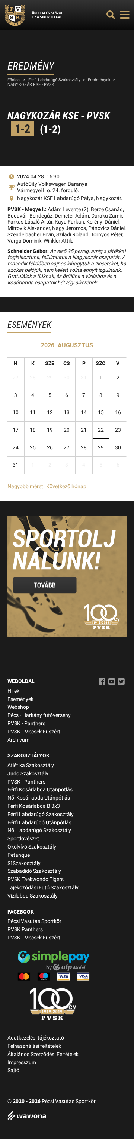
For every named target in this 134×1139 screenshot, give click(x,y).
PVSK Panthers (25, 929)
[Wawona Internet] (67, 1116)
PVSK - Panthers (26, 723)
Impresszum (21, 1062)
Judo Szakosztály (27, 773)
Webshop (18, 707)
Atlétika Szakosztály (30, 765)
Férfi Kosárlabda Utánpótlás (40, 789)
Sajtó (13, 1070)
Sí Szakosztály (24, 863)
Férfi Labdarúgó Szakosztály (54, 79)
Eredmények (99, 79)
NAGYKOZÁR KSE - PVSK (30, 84)
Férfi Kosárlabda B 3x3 (33, 806)
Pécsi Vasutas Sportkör (34, 921)
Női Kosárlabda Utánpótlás (38, 798)
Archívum (18, 740)
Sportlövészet (23, 838)
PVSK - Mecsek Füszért (33, 732)
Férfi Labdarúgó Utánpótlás (39, 822)
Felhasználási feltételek (34, 1046)
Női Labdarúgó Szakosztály (39, 830)
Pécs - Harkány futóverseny (39, 715)
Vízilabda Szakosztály (32, 896)
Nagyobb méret (25, 486)
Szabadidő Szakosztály (34, 871)
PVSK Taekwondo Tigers (35, 879)
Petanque (18, 855)
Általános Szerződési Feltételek (43, 1054)
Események (20, 699)
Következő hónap (66, 486)
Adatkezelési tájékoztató (35, 1038)
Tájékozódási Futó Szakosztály (43, 887)
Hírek (13, 691)
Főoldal (14, 79)
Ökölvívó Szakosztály (31, 847)
